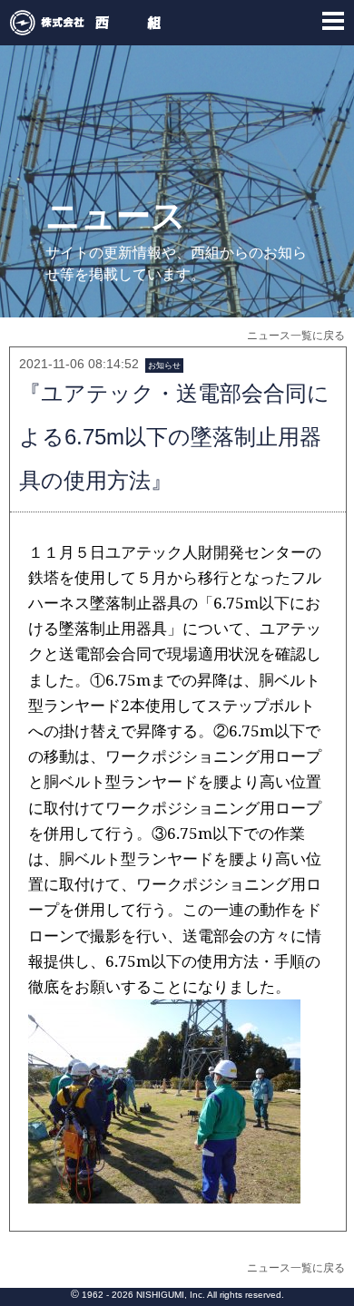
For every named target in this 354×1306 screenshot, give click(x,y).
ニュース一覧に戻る (296, 335)
